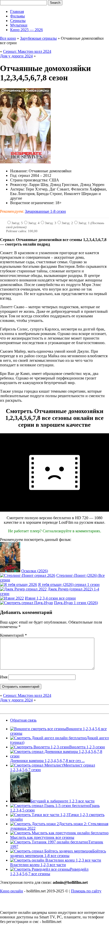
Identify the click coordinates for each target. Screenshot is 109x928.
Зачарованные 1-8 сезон (45, 211)
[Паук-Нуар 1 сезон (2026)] (26, 603)
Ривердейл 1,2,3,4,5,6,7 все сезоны (49, 871)
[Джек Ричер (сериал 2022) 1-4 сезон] (23, 589)
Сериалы (18, 20)
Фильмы (17, 16)
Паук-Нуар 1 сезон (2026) (76, 603)
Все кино (8, 38)
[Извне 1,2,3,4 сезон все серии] (12, 598)
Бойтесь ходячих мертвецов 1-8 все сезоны (58, 853)
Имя (3, 677)
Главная (17, 11)
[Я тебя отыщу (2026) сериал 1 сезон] (18, 584)
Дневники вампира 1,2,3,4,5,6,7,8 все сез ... (47, 760)
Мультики (18, 25)
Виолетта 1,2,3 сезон (87, 747)
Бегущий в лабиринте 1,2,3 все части (62, 801)
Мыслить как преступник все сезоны (42, 837)
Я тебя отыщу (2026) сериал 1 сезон (69, 584)
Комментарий (13, 635)
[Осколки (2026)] (10, 571)
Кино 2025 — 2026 (26, 30)
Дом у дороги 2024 (16, 56)
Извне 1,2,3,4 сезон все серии (50, 598)
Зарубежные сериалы (38, 38)
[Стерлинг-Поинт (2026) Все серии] (27, 575)
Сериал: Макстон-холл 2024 (27, 51)
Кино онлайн (11, 891)
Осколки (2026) (34, 571)
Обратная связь (23, 720)
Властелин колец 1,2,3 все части (38, 865)
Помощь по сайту (86, 891)
